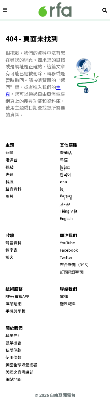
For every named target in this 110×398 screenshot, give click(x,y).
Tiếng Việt (68, 211)
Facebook (69, 250)
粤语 (64, 160)
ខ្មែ (62, 189)
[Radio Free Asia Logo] (55, 9)
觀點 (9, 167)
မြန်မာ (65, 167)
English (66, 218)
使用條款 (13, 357)
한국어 (65, 174)
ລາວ (63, 182)
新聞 (9, 152)
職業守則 (13, 335)
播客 (9, 257)
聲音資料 (13, 189)
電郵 (64, 296)
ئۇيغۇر (65, 203)
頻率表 (11, 250)
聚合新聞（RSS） (75, 264)
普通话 (66, 152)
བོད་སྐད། (66, 196)
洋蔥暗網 (13, 304)
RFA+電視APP (18, 296)
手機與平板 (15, 311)
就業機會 (13, 343)
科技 (9, 182)
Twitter (66, 257)
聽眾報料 (68, 304)
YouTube (67, 243)
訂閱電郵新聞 (72, 272)
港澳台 (11, 160)
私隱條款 (13, 350)
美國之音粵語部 (19, 372)
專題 (9, 174)
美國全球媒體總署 (21, 365)
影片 (9, 196)
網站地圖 (13, 379)
